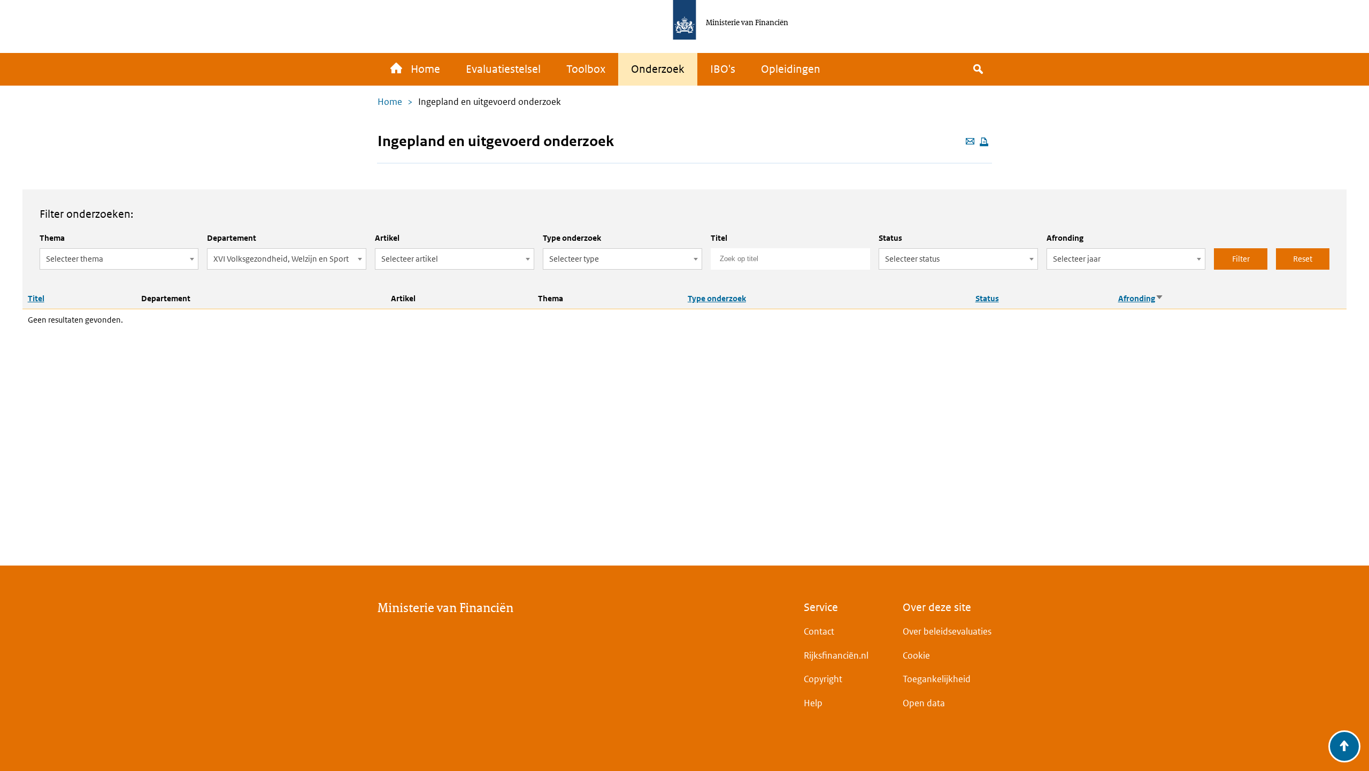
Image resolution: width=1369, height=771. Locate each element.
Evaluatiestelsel (503, 69)
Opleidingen (790, 69)
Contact (819, 631)
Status (890, 238)
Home (425, 69)
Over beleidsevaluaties (947, 631)
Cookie (916, 655)
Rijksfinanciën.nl (836, 655)
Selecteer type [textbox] (574, 259)
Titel (719, 238)
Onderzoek (657, 69)
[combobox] (119, 259)
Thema (52, 238)
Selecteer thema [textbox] (74, 259)
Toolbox (585, 69)
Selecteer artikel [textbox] (409, 259)
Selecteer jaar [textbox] (1077, 259)
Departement (231, 238)
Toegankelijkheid (937, 679)
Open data (924, 703)
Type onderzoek (572, 238)
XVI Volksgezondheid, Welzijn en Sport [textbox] (281, 259)
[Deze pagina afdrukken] (984, 143)
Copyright (823, 679)
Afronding (1065, 238)
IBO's (722, 69)
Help (813, 703)
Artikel (387, 238)
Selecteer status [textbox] (912, 259)
